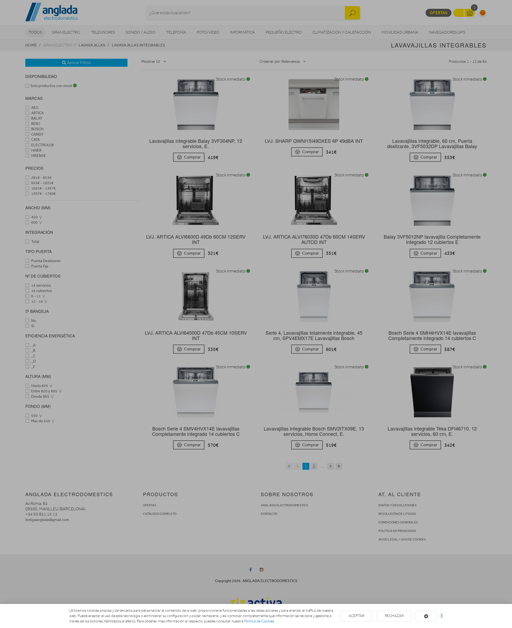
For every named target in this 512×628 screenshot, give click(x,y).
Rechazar (394, 616)
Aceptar (356, 616)
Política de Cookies (259, 621)
